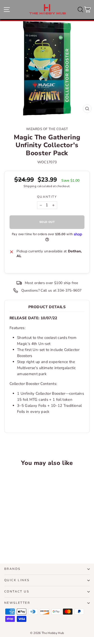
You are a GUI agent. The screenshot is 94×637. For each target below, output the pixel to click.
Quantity (47, 197)
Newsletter (17, 603)
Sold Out (20, 541)
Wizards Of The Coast (47, 129)
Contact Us (16, 591)
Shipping (30, 186)
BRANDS (12, 569)
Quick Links (16, 580)
